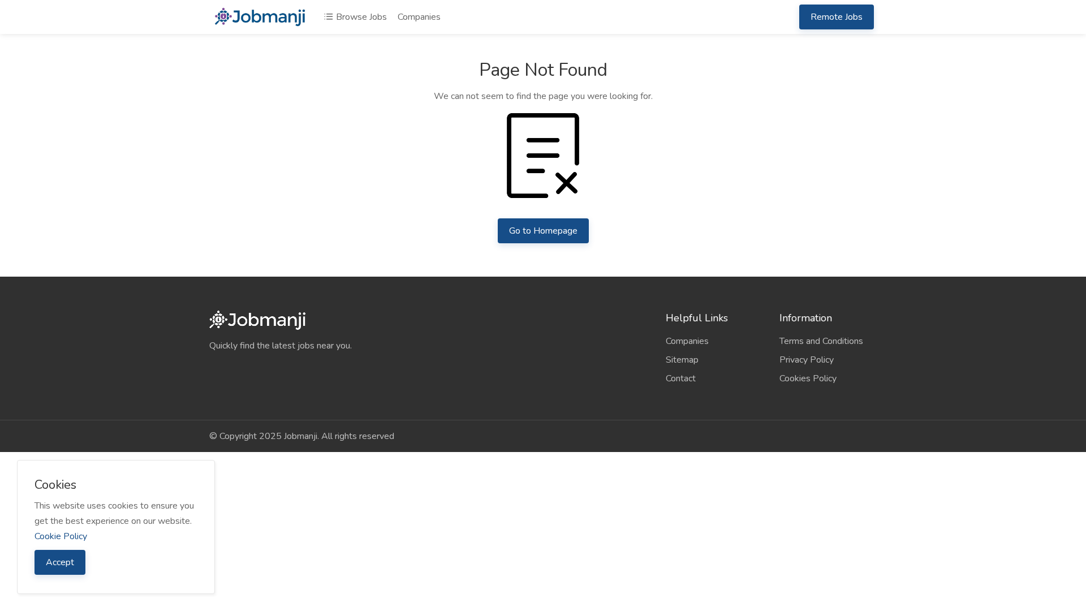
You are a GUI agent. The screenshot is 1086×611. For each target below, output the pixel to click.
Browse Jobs (360, 17)
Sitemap (682, 360)
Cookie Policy (61, 536)
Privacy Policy (806, 360)
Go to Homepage (543, 231)
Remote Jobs (837, 17)
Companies (419, 17)
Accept (60, 562)
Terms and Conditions (821, 341)
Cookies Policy (808, 378)
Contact (681, 378)
